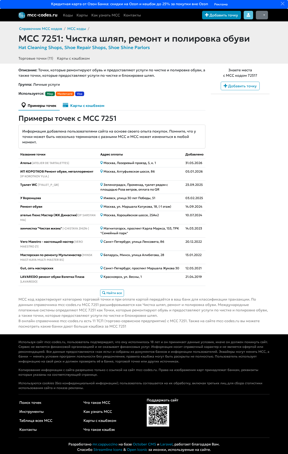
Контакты (132, 15)
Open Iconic (137, 449)
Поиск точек (30, 402)
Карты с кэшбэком (73, 58)
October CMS (144, 444)
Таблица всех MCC (35, 420)
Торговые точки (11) (35, 58)
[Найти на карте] (102, 163)
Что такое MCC (96, 402)
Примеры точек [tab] (41, 105)
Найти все (114, 293)
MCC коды (76, 28)
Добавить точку (223, 15)
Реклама (221, 4)
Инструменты (31, 411)
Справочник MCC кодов (40, 28)
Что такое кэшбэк (99, 429)
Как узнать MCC (105, 15)
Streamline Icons (107, 449)
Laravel (166, 444)
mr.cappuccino (105, 444)
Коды (68, 15)
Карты (82, 15)
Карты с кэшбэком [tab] (86, 105)
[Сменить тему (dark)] (262, 15)
